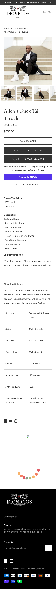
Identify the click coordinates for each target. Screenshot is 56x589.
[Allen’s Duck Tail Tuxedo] (8, 93)
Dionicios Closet (18, 569)
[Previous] (11, 61)
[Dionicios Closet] (18, 12)
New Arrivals (19, 28)
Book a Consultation (28, 150)
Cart (47, 12)
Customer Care (10, 516)
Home (7, 28)
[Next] (45, 61)
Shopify (41, 569)
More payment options (28, 184)
